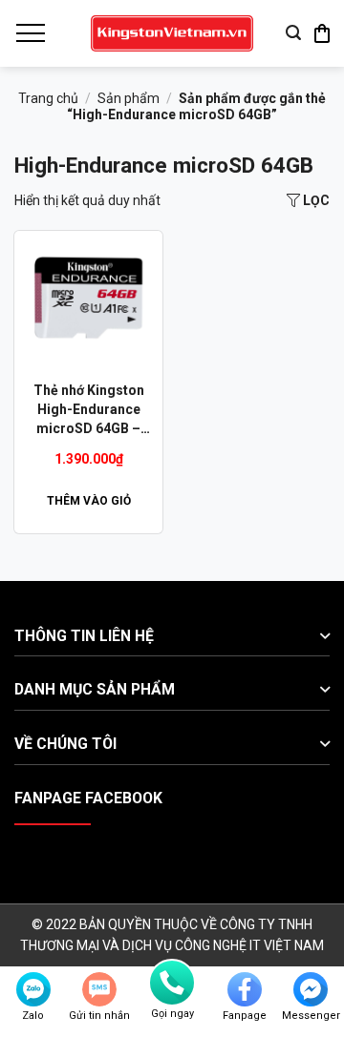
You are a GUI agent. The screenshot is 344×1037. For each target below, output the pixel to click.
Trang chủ (48, 98)
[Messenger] (310, 989)
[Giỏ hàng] (322, 33)
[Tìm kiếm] (293, 33)
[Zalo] (33, 989)
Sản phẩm (128, 98)
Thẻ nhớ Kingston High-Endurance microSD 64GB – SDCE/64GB (88, 410)
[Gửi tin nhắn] (99, 989)
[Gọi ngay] (172, 982)
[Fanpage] (244, 989)
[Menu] (29, 33)
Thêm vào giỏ (89, 501)
